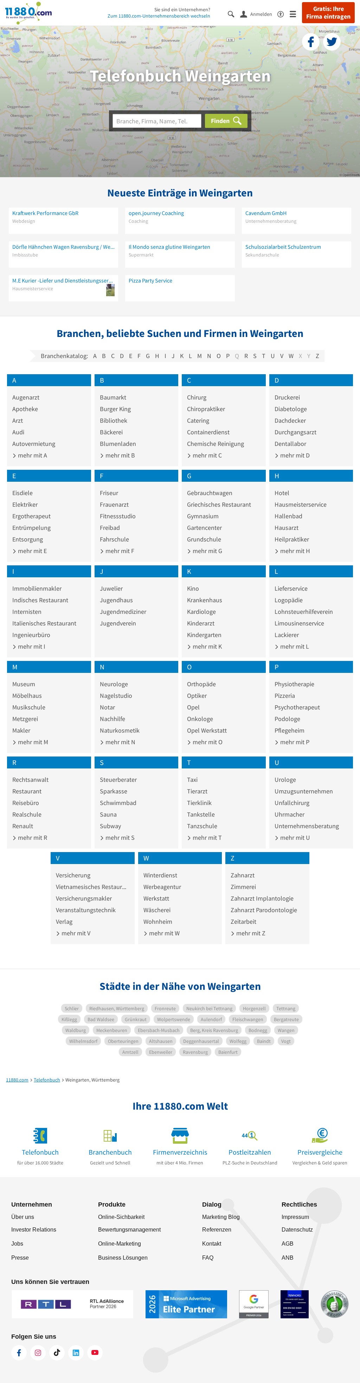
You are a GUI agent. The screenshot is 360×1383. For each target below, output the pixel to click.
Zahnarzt (243, 875)
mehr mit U (294, 837)
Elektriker (25, 504)
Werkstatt (156, 898)
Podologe (287, 719)
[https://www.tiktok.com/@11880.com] (57, 1353)
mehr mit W (164, 933)
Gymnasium (203, 516)
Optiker (197, 696)
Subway (110, 826)
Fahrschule (114, 539)
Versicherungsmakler (84, 898)
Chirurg (196, 397)
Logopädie (289, 600)
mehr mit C (206, 455)
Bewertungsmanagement (129, 1230)
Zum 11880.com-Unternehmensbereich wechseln (159, 16)
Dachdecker (290, 420)
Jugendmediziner (123, 612)
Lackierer (287, 635)
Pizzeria (285, 696)
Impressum (295, 1217)
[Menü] (296, 13)
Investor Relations (33, 1230)
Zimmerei (243, 887)
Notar (107, 707)
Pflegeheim (289, 730)
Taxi (192, 779)
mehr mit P (294, 742)
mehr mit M (32, 742)
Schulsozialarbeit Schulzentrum (283, 246)
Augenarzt (25, 397)
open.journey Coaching (156, 212)
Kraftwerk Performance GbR (45, 212)
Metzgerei (25, 719)
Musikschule (28, 707)
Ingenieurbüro (31, 635)
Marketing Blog (221, 1217)
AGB (288, 1244)
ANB (288, 1258)
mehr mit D (294, 455)
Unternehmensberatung (307, 826)
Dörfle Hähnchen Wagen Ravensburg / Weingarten (63, 246)
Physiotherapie (294, 684)
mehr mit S (119, 837)
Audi (18, 432)
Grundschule (204, 539)
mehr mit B (119, 455)
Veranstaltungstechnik (86, 910)
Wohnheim (157, 921)
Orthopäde (201, 684)
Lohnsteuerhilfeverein (304, 612)
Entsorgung (27, 539)
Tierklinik (199, 803)
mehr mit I (31, 646)
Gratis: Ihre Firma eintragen (328, 13)
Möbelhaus (27, 696)
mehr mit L (294, 646)
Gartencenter (204, 528)
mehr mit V (75, 933)
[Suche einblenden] (234, 13)
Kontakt (211, 1244)
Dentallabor (290, 444)
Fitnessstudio (118, 516)
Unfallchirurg (292, 803)
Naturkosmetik (120, 730)
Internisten (26, 612)
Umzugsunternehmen (304, 791)
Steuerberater (118, 779)
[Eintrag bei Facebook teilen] (311, 42)
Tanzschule (202, 826)
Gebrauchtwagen (209, 493)
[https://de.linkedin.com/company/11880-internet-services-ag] (76, 1353)
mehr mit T (206, 837)
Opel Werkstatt (207, 730)
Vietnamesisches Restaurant (92, 887)
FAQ (207, 1258)
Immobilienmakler (37, 588)
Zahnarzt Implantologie (262, 898)
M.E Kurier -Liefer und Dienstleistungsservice (63, 280)
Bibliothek (113, 420)
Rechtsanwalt (30, 779)
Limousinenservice (299, 623)
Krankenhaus (204, 600)
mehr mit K (206, 646)
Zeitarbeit (243, 921)
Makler (21, 730)
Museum (23, 684)
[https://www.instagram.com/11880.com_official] (38, 1353)
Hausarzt (286, 528)
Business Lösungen (123, 1258)
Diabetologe (291, 409)
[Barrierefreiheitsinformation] (283, 13)
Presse (20, 1258)
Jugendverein (118, 623)
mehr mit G (206, 551)
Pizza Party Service (150, 280)
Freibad (110, 528)
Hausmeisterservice (301, 504)
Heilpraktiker (292, 539)
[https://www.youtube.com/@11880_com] (95, 1353)
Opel (193, 707)
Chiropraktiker (206, 409)
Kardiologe (201, 612)
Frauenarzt (114, 504)
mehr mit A (32, 455)
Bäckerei (111, 432)
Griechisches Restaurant (219, 504)
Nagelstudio (116, 696)
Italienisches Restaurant (44, 623)
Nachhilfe (112, 719)
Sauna (108, 814)
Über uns (22, 1217)
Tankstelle (201, 814)
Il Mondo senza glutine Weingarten (169, 246)
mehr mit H (294, 551)
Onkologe (200, 719)
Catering (198, 420)
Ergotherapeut (31, 516)
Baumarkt (113, 397)
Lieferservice (291, 588)
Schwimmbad (118, 803)
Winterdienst (160, 875)
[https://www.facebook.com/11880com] (19, 1353)
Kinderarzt (200, 623)
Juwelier (111, 588)
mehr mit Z (250, 933)
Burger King (115, 409)
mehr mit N (119, 742)
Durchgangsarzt (295, 432)
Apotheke (25, 409)
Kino (193, 588)
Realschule (26, 814)
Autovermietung (33, 444)
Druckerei (287, 397)
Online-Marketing (119, 1244)
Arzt (17, 420)
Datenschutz (297, 1230)
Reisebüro (25, 803)
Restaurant (26, 791)
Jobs (17, 1244)
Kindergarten (204, 635)
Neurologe (114, 684)
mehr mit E (32, 551)
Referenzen (216, 1230)
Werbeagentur (162, 887)
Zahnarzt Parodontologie (264, 910)
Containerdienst (208, 432)
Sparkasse (113, 791)
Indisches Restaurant (40, 600)
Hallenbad (288, 516)
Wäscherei (157, 910)
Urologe (285, 779)
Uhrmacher (289, 814)
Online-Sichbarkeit (121, 1217)
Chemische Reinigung (215, 444)
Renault (22, 826)
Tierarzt (197, 791)
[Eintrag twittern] (332, 42)
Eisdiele (22, 493)
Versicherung (73, 875)
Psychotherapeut (297, 707)
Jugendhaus (116, 600)
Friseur (109, 493)
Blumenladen (118, 444)
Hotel (282, 493)
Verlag (64, 921)
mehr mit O (207, 742)
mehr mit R (32, 837)
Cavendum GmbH (266, 212)
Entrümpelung (31, 528)
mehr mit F (119, 551)
